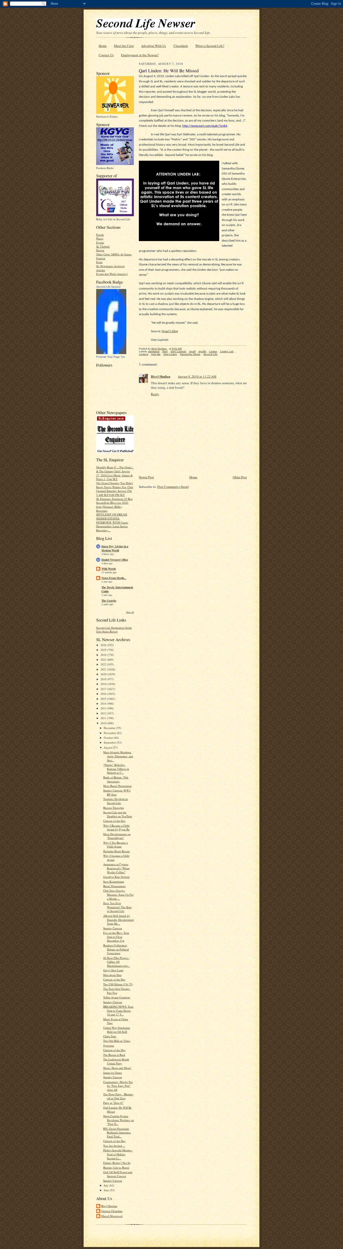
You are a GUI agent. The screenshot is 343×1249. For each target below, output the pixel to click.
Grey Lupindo (178, 351)
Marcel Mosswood (112, 1216)
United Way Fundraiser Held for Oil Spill (116, 1030)
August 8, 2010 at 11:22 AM (197, 376)
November (110, 733)
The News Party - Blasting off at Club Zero (118, 1096)
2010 (103, 723)
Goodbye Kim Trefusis (116, 877)
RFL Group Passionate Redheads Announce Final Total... (117, 1132)
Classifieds (181, 45)
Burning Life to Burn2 (116, 1167)
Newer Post (146, 477)
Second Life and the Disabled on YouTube (117, 814)
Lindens (143, 354)
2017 (103, 689)
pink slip (155, 354)
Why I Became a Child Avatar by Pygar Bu (116, 827)
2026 (103, 645)
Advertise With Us (153, 45)
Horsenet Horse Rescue (116, 851)
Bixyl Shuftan (109, 1206)
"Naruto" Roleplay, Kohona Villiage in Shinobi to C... (116, 768)
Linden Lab (227, 351)
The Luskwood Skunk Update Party (116, 1061)
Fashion (100, 258)
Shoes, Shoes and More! (117, 1068)
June (107, 1190)
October (109, 738)
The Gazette (108, 601)
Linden (213, 351)
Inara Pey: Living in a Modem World (114, 548)
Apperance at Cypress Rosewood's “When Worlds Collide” (116, 868)
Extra (99, 262)
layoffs (202, 351)
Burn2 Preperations (114, 886)
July (106, 1185)
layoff (192, 351)
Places (99, 238)
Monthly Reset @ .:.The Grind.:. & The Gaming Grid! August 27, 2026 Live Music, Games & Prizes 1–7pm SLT (115, 473)
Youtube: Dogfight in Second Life (115, 801)
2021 (103, 669)
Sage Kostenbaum (113, 881)
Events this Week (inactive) (112, 274)
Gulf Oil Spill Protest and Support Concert (117, 1174)
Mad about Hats (112, 975)
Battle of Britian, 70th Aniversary (115, 779)
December (110, 728)
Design (100, 250)
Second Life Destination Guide (114, 628)
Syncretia (108, 1045)
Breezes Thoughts (113, 808)
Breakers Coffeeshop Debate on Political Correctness (116, 949)
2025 (103, 650)
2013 (103, 708)
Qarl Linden (170, 354)
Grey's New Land (113, 970)
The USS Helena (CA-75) (118, 984)
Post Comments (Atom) (173, 486)
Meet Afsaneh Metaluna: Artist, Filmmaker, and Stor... (118, 756)
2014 (103, 703)
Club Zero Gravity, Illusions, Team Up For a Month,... (118, 894)
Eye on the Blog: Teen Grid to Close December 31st (116, 936)
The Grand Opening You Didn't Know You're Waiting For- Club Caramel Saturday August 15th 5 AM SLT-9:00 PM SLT (114, 489)
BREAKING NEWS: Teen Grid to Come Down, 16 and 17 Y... (118, 1010)
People (100, 235)
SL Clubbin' (103, 246)
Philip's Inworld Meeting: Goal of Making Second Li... (118, 1154)
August (108, 747)
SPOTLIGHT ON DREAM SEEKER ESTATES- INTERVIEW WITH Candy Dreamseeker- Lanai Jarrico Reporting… (112, 522)
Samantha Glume (190, 354)
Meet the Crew (124, 45)
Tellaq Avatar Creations (116, 997)
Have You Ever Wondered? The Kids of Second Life (117, 907)
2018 (103, 684)
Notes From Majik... (113, 578)
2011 (103, 718)
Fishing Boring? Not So (117, 1163)
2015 (103, 699)
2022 (103, 664)
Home (103, 45)
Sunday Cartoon (112, 928)
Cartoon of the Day (114, 821)
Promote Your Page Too (110, 356)
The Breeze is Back (114, 1055)
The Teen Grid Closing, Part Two (116, 991)
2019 (103, 679)
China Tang (110, 1036)
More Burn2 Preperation (117, 786)
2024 (103, 655)
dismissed (153, 351)
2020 (103, 674)
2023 (103, 659)
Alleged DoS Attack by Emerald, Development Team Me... (118, 919)
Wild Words (108, 569)
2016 (103, 694)
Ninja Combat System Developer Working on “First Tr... (118, 1120)
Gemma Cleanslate (112, 1211)
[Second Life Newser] (111, 353)
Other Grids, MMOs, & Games (114, 254)
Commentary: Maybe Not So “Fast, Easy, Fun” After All (118, 1086)
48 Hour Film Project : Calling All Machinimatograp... (116, 962)
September (110, 742)
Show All (130, 612)
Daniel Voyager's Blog (114, 560)
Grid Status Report (107, 631)
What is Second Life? (209, 45)
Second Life (210, 354)
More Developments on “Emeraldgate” (117, 836)
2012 (103, 713)
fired (164, 351)
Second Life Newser (108, 286)
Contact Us (106, 55)
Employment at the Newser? (140, 55)
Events (100, 242)
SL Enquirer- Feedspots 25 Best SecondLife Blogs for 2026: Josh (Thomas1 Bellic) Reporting (114, 505)
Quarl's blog (170, 331)
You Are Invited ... (114, 1146)
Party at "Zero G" (113, 1103)
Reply (155, 394)
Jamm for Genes (112, 1072)
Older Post (240, 477)
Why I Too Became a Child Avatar (115, 844)
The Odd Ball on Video (116, 1041)
